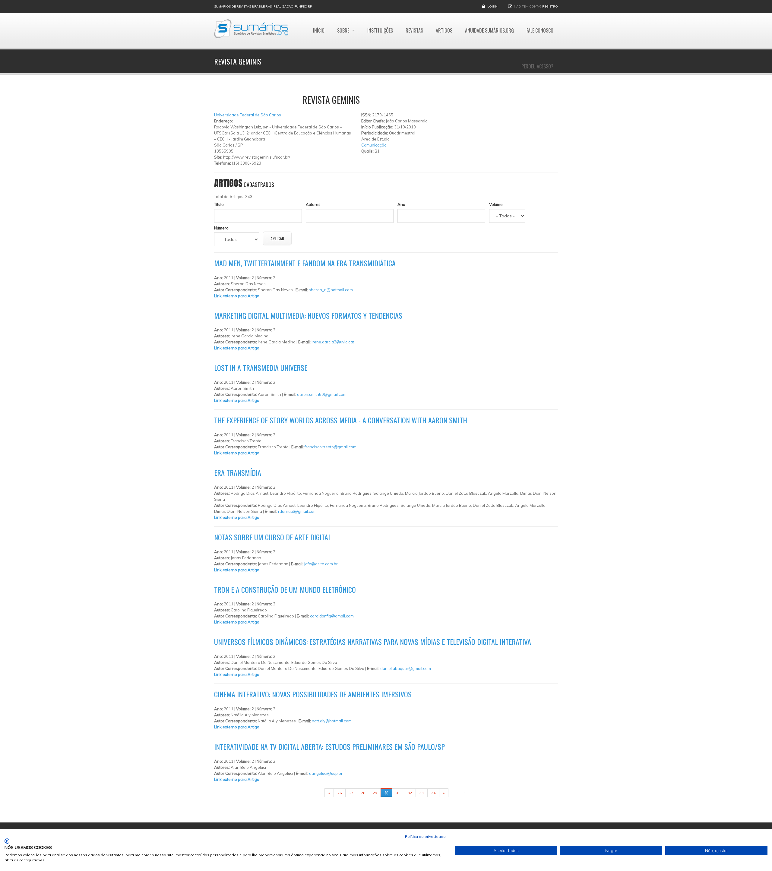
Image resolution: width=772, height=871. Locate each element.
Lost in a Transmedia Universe (260, 367)
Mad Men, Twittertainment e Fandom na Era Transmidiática (305, 262)
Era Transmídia (237, 472)
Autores (313, 204)
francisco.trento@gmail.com (330, 446)
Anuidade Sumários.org (489, 30)
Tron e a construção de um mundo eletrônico (285, 589)
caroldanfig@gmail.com (332, 616)
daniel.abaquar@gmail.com (405, 668)
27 (351, 793)
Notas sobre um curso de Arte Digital (272, 537)
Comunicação (374, 145)
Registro (550, 6)
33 (421, 793)
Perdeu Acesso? (537, 66)
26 (339, 793)
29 (375, 793)
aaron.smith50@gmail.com (321, 394)
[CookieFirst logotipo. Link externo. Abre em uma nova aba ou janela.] (7, 841)
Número (221, 228)
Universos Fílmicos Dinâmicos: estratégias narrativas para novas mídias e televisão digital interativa (372, 641)
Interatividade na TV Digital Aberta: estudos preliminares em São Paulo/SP (329, 746)
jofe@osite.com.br (321, 563)
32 (410, 793)
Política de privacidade (425, 836)
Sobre (343, 30)
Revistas (414, 30)
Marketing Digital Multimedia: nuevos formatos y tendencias (308, 315)
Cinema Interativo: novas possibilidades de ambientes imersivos (313, 694)
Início (318, 30)
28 (363, 793)
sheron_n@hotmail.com (331, 289)
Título (219, 204)
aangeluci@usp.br (326, 773)
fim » (456, 793)
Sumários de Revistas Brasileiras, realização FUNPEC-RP (263, 6)
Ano (401, 204)
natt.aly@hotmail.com (332, 720)
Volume (496, 204)
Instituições (380, 30)
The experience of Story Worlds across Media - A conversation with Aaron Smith (340, 420)
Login (492, 6)
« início (315, 793)
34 (433, 793)
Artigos (444, 30)
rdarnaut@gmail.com (297, 511)
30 (386, 792)
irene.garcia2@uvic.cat (333, 341)
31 (398, 793)
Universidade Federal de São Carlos (247, 114)
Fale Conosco (540, 30)
